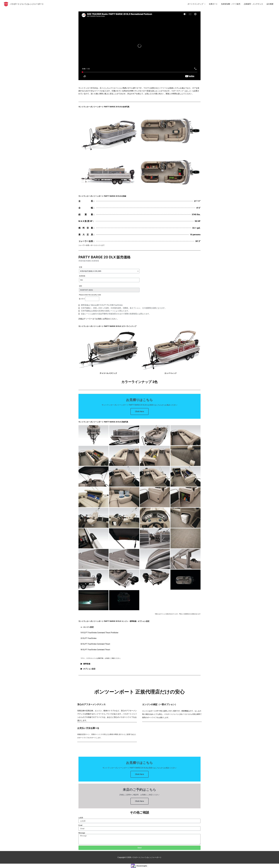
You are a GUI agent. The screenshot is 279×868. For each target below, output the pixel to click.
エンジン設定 (88, 627)
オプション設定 (89, 669)
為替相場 (82, 276)
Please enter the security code (90, 295)
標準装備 (86, 664)
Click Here (139, 411)
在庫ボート (213, 4)
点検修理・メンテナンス (253, 4)
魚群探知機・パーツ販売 (230, 4)
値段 (80, 286)
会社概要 (269, 4)
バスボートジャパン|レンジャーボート (27, 4)
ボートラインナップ (195, 4)
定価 (80, 267)
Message (81, 833)
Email (80, 825)
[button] (139, 627)
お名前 (80, 818)
